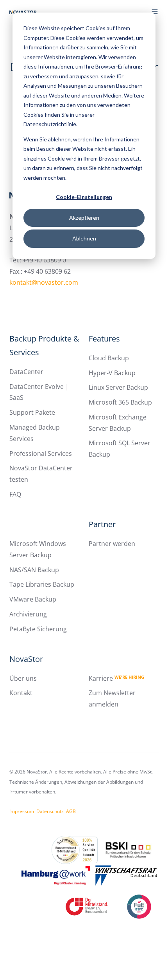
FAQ (15, 494)
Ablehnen (84, 238)
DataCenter (26, 371)
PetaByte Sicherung (38, 629)
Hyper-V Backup (112, 373)
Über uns (23, 678)
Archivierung (28, 614)
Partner (102, 524)
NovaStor (26, 659)
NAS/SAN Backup (34, 570)
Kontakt (20, 692)
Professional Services (40, 453)
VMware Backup (32, 599)
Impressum (21, 811)
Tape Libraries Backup (41, 584)
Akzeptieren (84, 217)
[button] (155, 12)
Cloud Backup (109, 358)
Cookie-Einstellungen (84, 196)
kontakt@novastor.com (43, 282)
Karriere (116, 678)
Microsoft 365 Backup (120, 402)
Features (104, 338)
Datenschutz (50, 811)
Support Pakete (32, 412)
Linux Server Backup (118, 387)
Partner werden (112, 543)
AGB (71, 811)
